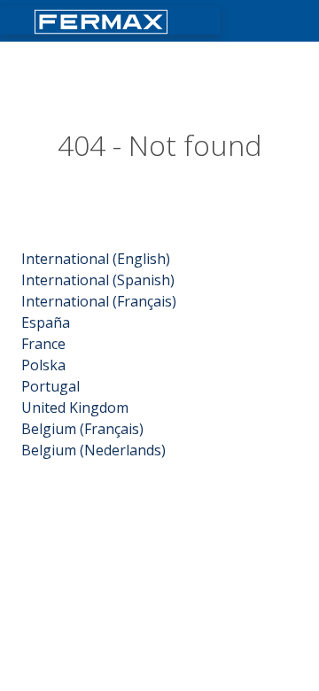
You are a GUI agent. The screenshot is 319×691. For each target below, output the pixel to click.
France (43, 343)
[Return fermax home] (103, 20)
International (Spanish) (98, 280)
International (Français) (98, 301)
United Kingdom (74, 407)
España (45, 322)
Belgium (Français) (82, 429)
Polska (43, 365)
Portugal (50, 386)
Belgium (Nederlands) (93, 450)
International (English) (95, 258)
